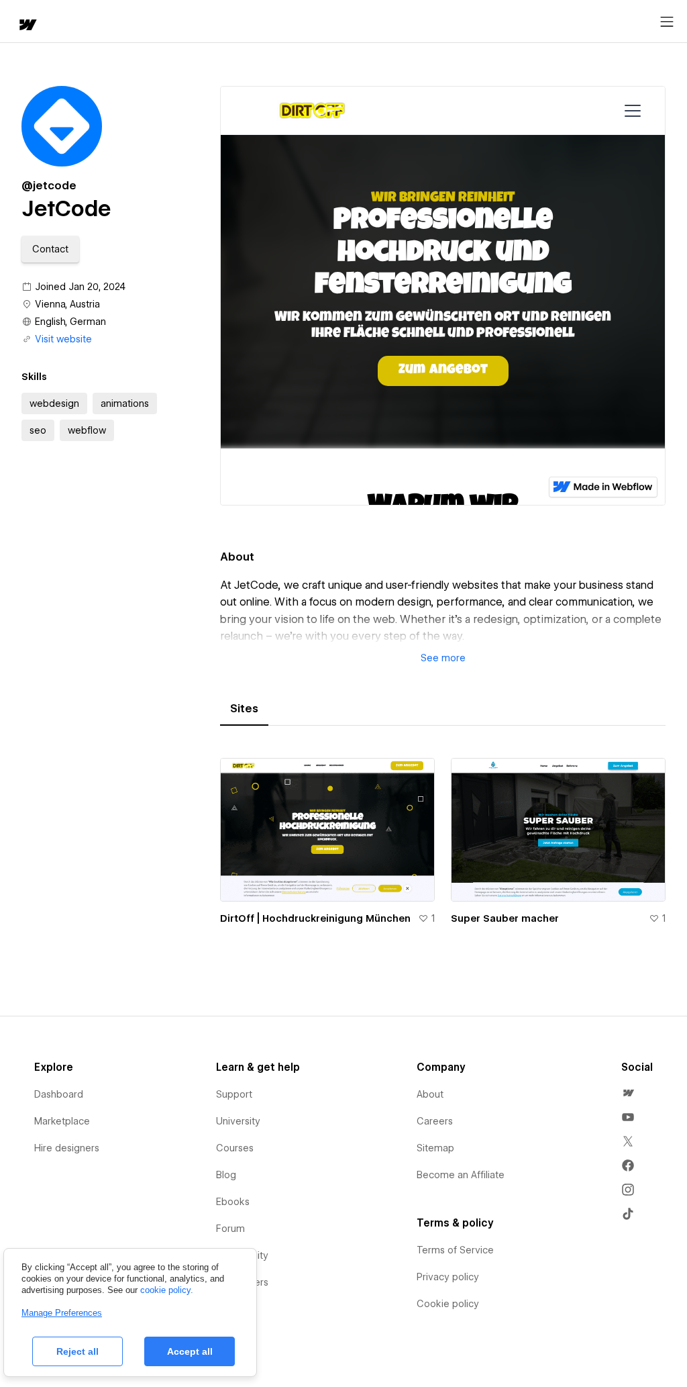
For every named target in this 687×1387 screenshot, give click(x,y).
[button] (50, 249)
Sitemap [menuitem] (435, 1148)
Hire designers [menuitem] (66, 1148)
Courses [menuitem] (235, 1148)
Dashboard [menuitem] (58, 1094)
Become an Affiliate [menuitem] (461, 1174)
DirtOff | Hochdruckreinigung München (315, 918)
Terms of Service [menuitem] (455, 1250)
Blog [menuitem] (226, 1174)
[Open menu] (667, 22)
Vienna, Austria (67, 304)
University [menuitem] (238, 1121)
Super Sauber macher (505, 918)
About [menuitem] (430, 1094)
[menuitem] (628, 1093)
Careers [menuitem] (435, 1121)
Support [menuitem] (234, 1094)
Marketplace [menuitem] (62, 1121)
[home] (27, 26)
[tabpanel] (443, 849)
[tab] (244, 709)
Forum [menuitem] (230, 1228)
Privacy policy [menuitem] (448, 1277)
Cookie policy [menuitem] (448, 1303)
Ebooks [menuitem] (233, 1201)
